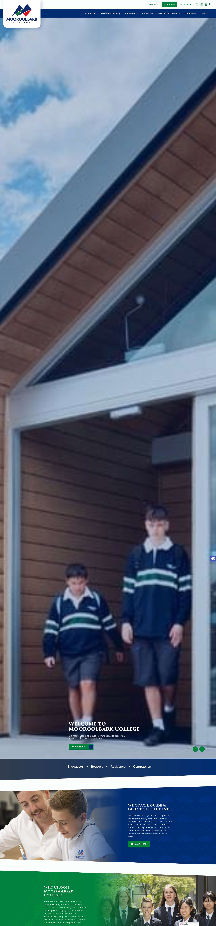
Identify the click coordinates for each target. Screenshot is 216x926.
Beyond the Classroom (169, 13)
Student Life (147, 13)
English (186, 924)
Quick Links (185, 4)
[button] (213, 558)
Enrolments (131, 13)
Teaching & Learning (110, 13)
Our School (90, 13)
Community (190, 13)
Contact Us (206, 13)
